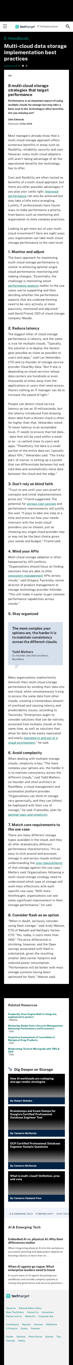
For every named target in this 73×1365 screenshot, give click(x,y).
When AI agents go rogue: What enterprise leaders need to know (31, 1268)
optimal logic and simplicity (27, 814)
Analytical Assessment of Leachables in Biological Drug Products (31, 1039)
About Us (11, 1308)
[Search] (68, 27)
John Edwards (16, 119)
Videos (21, 1340)
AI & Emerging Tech (21, 1214)
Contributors (12, 1324)
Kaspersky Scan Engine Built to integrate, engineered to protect (32, 1015)
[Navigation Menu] (5, 27)
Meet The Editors (15, 1312)
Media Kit (30, 1316)
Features (35, 1328)
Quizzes (49, 1336)
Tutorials (10, 1340)
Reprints (26, 1324)
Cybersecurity (44, 1214)
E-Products (12, 1328)
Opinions (21, 1336)
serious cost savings (41, 503)
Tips (58, 1336)
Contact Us (33, 1312)
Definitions (51, 1324)
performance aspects (23, 285)
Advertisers (48, 1312)
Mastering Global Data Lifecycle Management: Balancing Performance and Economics (35, 1027)
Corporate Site (45, 1316)
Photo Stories (35, 1336)
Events (24, 1328)
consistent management (25, 575)
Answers (38, 1324)
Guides (9, 1336)
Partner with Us (14, 1316)
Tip (10, 75)
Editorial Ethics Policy (30, 1308)
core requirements (49, 863)
